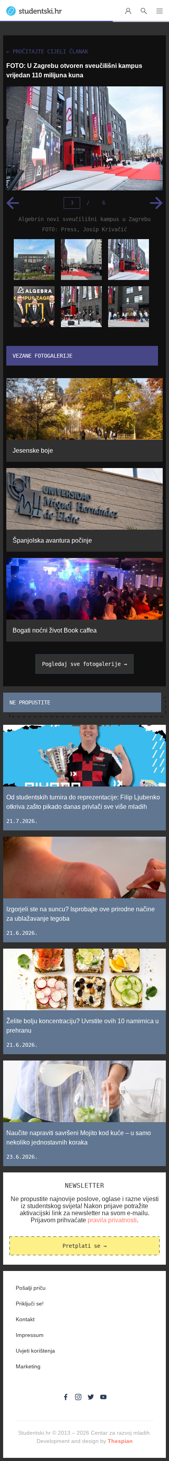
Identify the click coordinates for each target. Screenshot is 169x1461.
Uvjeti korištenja (35, 1351)
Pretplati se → (84, 1246)
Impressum (30, 1335)
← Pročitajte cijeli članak (47, 52)
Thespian (120, 1441)
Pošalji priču (31, 1288)
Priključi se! (30, 1303)
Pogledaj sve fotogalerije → (84, 664)
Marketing (28, 1366)
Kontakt (25, 1319)
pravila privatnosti (112, 1220)
